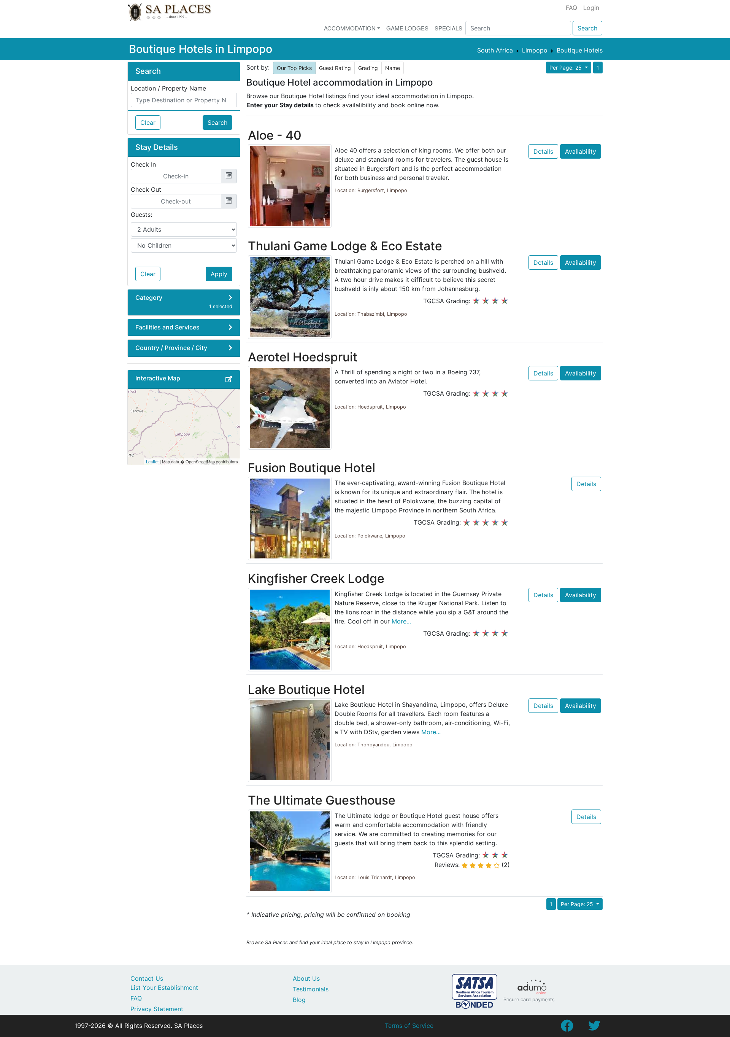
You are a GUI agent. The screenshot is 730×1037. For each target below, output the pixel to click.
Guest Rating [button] (335, 68)
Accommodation (350, 28)
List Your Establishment (164, 987)
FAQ (571, 7)
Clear (148, 122)
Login (591, 7)
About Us (306, 978)
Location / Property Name (168, 88)
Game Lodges (407, 28)
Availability (580, 151)
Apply (219, 274)
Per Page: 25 (566, 67)
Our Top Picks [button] (294, 68)
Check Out (146, 189)
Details (543, 151)
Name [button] (392, 68)
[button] (228, 379)
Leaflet (152, 461)
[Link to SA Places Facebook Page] (567, 1028)
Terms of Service (409, 1025)
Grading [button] (368, 68)
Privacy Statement (156, 1009)
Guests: (141, 214)
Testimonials (310, 989)
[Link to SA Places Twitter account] (594, 1028)
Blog (299, 1000)
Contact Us (146, 978)
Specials (448, 28)
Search (587, 28)
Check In (143, 164)
